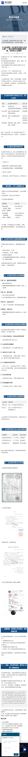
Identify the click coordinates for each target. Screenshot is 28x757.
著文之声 (10, 36)
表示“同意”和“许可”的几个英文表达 (10, 727)
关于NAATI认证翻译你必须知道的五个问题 (12, 724)
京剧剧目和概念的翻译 (7, 729)
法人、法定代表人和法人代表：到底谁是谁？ (12, 726)
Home (5, 36)
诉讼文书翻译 (5, 722)
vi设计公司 (23, 752)
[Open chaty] (25, 749)
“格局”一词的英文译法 (7, 731)
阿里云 (24, 747)
